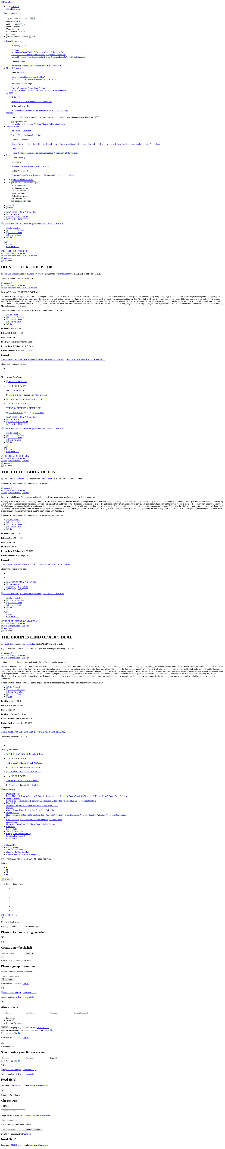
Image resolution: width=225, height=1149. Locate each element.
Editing (21, 135)
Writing (14, 135)
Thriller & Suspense (35, 52)
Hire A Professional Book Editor (24, 144)
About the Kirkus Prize (37, 102)
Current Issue (16, 124)
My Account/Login (54, 819)
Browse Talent (32, 175)
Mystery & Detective (52, 52)
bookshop (12, 256)
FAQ (29, 824)
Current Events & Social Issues (24, 57)
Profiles (14, 88)
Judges (65, 110)
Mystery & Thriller (41, 79)
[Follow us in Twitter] (7, 870)
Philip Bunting (41, 395)
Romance (65, 52)
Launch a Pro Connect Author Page (86, 815)
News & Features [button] (13, 68)
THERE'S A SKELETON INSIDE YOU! (23, 408)
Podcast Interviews (14, 32)
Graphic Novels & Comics (48, 57)
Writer (9, 1020)
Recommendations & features (50, 153)
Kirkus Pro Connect (38, 819)
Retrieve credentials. (25, 997)
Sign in (4, 1028)
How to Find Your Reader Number (34, 1115)
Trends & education (19, 153)
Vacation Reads (58, 66)
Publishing (28, 135)
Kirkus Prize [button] (11, 803)
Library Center (17, 148)
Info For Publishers (49, 824)
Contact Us (10, 845)
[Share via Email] (13, 235)
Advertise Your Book (122, 144)
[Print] (9, 237)
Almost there (7, 979)
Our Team (16, 824)
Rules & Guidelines (55, 110)
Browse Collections (19, 166)
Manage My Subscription (35, 810)
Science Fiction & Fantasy (22, 54)
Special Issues (28, 124)
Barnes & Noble (23, 256)
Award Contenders (39, 110)
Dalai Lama (9, 479)
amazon (4, 256)
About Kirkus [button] (12, 822)
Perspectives (23, 88)
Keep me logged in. (9, 1033)
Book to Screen (17, 90)
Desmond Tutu (22, 479)
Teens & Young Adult (68, 57)
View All (15, 50)
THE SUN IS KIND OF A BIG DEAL (22, 780)
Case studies (33, 153)
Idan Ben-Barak (10, 274)
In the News (29, 90)
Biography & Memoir (51, 54)
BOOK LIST (13, 223)
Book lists (24, 66)
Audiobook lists (34, 66)
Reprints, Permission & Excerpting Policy (15, 837)
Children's (81, 57)
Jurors (49, 102)
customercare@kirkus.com (38, 1085)
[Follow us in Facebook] (6, 868)
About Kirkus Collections (38, 166)
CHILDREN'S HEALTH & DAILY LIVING (45, 359)
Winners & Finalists (19, 102)
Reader (9, 1018)
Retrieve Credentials (33, 1129)
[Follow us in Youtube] (7, 875)
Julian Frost (34, 274)
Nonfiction (37, 54)
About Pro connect (46, 175)
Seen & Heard (40, 88)
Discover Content (18, 175)
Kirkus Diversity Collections (18, 819)
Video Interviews (13, 29)
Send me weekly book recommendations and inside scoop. (25, 1030)
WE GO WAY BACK (15, 390)
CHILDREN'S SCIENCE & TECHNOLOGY (85, 359)
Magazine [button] (10, 113)
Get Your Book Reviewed (49, 144)
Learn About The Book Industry (114, 815)
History (63, 54)
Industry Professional (15, 1023)
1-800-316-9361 (15, 1085)
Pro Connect (11, 34)
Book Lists (19, 801)
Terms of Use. (43, 1028)
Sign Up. (28, 1134)
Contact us (10, 826)
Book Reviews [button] (12, 41)
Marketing (36, 135)
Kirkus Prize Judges (49, 805)
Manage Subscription (50, 124)
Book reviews (12, 21)
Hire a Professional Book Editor (19, 815)
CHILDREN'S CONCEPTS (13, 359)
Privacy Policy (12, 829)
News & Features (13, 26)
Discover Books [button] (13, 794)
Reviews (9, 244)
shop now (5, 253)
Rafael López (46, 479)
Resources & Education (21, 131)
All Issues (38, 124)
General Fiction (17, 77)
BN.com (34, 256)
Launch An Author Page (64, 175)
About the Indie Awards (21, 110)
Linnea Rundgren (65, 274)
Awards (31, 88)
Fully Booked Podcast (57, 90)
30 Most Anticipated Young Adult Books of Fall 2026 (42, 223)
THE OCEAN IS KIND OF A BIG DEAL (24, 763)
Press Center (36, 824)
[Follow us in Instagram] (7, 872)
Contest (24, 824)
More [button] (8, 155)
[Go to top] (7, 879)
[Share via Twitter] (14, 232)
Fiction (24, 52)
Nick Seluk (8, 644)
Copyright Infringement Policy (18, 833)
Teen (35, 77)
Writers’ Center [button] (12, 812)
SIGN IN (15, 6)
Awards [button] (9, 93)
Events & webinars (70, 153)
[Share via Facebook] (15, 230)
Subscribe (63, 124)
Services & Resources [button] (15, 126)
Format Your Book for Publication (74, 144)
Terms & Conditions (14, 831)
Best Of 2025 (46, 66)
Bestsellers (15, 66)
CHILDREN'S (12, 247)
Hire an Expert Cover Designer (100, 144)
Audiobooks (16, 52)
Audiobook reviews (14, 24)
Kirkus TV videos (78, 801)
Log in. (26, 984)
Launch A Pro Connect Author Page (145, 144)
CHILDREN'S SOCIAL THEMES (15, 564)
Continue (29, 953)
